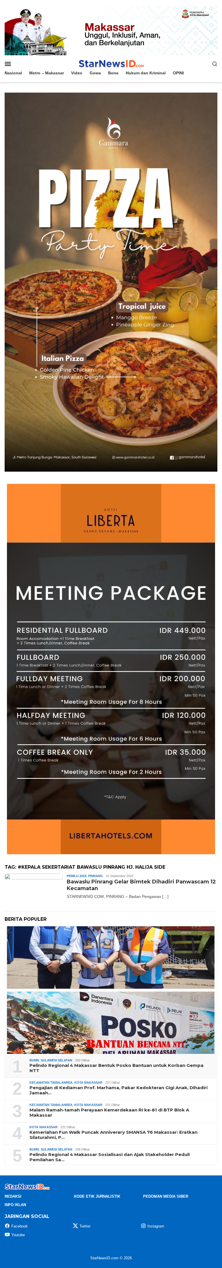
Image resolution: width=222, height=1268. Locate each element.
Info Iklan (15, 1205)
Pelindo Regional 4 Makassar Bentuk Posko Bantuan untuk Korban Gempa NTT (116, 1068)
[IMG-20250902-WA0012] (111, 30)
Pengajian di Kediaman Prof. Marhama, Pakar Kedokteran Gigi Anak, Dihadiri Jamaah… (118, 1090)
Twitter (84, 1226)
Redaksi (13, 1196)
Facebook (19, 1226)
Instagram (155, 1226)
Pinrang (95, 876)
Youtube (18, 1235)
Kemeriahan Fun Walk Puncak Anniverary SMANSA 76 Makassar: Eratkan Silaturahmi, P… (113, 1135)
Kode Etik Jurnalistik (97, 1196)
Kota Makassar (88, 1082)
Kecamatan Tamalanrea (51, 1082)
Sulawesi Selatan (56, 1060)
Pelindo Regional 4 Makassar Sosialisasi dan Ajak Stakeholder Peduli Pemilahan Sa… (109, 1157)
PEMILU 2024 (76, 876)
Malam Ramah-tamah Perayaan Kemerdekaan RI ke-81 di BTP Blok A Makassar (109, 1112)
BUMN (34, 1060)
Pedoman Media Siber (165, 1196)
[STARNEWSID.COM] (111, 63)
